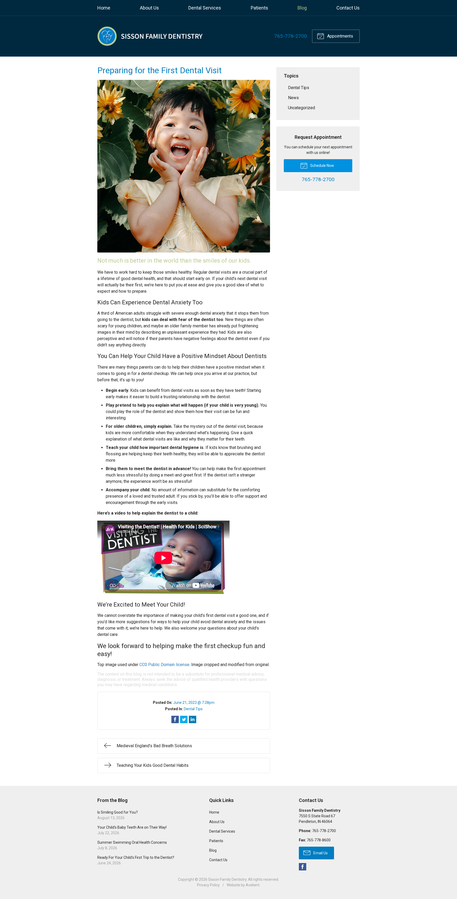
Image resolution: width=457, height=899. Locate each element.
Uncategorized (301, 107)
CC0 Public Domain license (164, 664)
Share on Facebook (175, 719)
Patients (259, 8)
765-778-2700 (290, 36)
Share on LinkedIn (192, 719)
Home (103, 8)
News (293, 97)
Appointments (339, 36)
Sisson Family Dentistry (227, 879)
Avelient (252, 885)
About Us (149, 8)
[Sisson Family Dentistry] (150, 36)
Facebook (302, 866)
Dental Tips (193, 709)
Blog (302, 8)
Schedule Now (321, 165)
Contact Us (348, 8)
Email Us (320, 853)
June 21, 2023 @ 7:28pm (193, 702)
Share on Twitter (184, 719)
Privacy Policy (208, 885)
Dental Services (204, 8)
